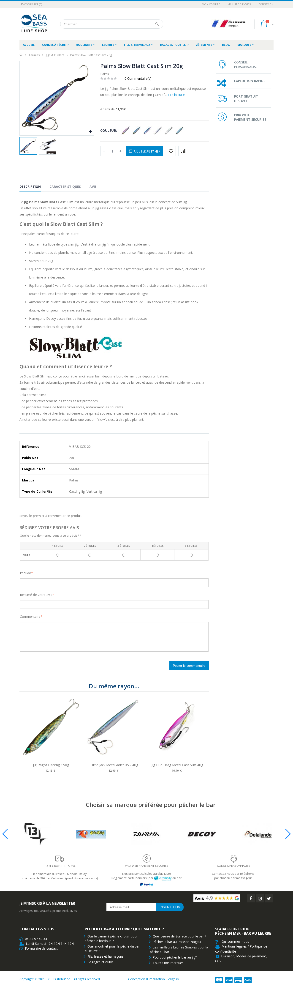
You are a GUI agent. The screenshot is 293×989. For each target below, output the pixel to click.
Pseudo (25, 573)
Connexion (266, 4)
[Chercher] (157, 24)
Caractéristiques (65, 186)
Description (30, 186)
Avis (93, 186)
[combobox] (111, 24)
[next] (204, 735)
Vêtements (203, 45)
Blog (226, 45)
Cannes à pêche (54, 45)
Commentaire (30, 616)
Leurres (108, 45)
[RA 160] (179, 131)
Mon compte (211, 4)
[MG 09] (147, 131)
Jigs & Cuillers (55, 55)
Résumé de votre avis (36, 595)
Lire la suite (176, 95)
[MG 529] (158, 131)
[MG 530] (169, 131)
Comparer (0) (33, 4)
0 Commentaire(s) (138, 78)
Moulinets (84, 45)
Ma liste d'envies (239, 4)
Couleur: (108, 130)
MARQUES (244, 45)
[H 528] (126, 131)
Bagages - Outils (173, 45)
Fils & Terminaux (137, 45)
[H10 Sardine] (136, 131)
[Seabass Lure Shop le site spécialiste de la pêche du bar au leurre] (33, 24)
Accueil (21, 55)
